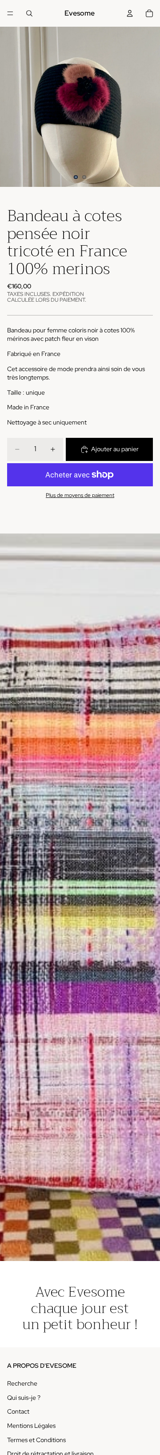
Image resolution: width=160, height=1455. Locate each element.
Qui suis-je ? (23, 1398)
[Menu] (10, 13)
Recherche (22, 1383)
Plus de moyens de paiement (80, 495)
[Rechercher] (29, 13)
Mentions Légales (31, 1426)
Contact (18, 1412)
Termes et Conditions (36, 1440)
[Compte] (130, 13)
